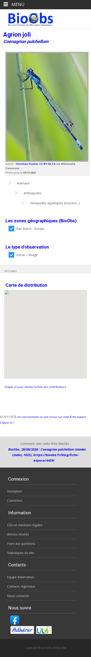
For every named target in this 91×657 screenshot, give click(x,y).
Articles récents (18, 534)
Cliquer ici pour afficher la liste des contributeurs (35, 387)
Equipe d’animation (20, 577)
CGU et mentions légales (24, 525)
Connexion (14, 500)
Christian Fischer (27, 163)
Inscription (14, 491)
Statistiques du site (20, 553)
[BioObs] (27, 18)
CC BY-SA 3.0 (47, 163)
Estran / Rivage (27, 255)
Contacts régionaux (21, 586)
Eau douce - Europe (30, 228)
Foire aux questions (21, 543)
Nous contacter (18, 596)
